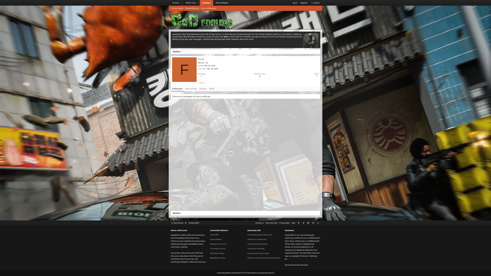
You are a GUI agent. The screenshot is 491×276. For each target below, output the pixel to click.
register (208, 36)
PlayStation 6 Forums (218, 244)
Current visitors (177, 8)
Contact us (259, 223)
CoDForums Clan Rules (256, 248)
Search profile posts (208, 8)
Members (206, 3)
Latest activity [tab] (191, 88)
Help (293, 223)
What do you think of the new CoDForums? (263, 258)
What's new (191, 3)
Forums (176, 3)
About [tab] (211, 88)
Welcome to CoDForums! (256, 239)
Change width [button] (193, 223)
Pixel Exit (271, 273)
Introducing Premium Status (258, 253)
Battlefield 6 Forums (217, 258)
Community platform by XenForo (238, 273)
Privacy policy (284, 223)
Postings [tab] (203, 88)
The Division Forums (218, 248)
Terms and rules (271, 223)
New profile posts (192, 8)
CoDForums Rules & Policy (257, 244)
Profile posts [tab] (177, 88)
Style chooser (178, 223)
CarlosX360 (214, 235)
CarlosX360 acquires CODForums (259, 235)
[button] (181, 3)
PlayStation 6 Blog (217, 253)
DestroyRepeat (222, 3)
